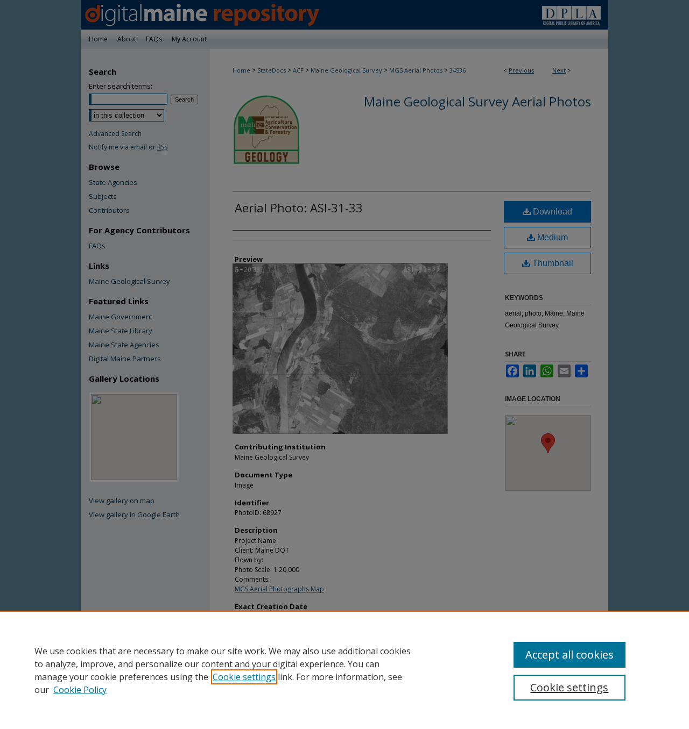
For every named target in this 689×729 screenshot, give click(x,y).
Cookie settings (244, 677)
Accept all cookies (569, 654)
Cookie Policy (80, 690)
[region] (344, 670)
